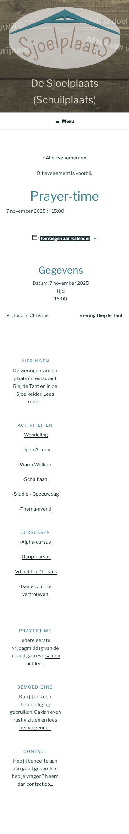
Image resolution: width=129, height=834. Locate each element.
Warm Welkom (36, 464)
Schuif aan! (36, 479)
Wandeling (36, 435)
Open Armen (36, 449)
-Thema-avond (35, 509)
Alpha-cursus (36, 542)
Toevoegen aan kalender (65, 238)
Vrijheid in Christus (27, 315)
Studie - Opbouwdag (36, 494)
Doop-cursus (36, 557)
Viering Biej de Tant (101, 315)
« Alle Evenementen (64, 158)
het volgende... (35, 728)
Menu (68, 121)
